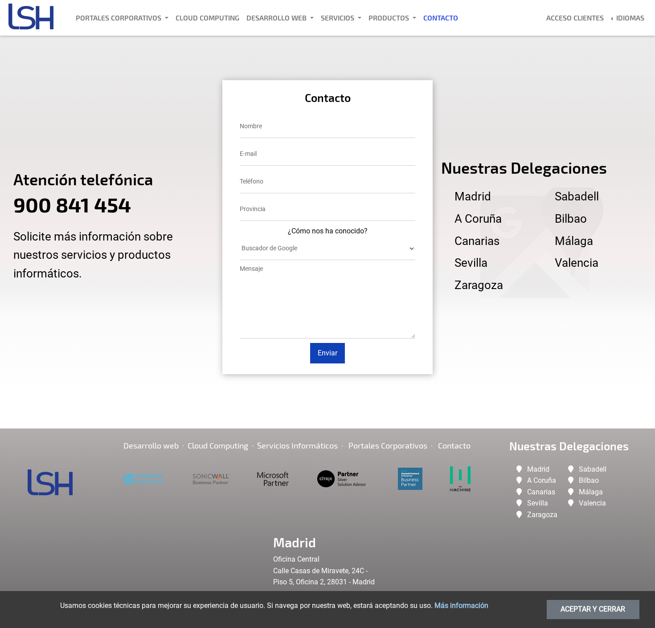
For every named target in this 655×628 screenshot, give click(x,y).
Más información (461, 605)
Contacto (440, 17)
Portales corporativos (387, 445)
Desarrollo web (151, 445)
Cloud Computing (207, 17)
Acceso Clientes (575, 17)
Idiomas (629, 17)
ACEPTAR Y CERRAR (593, 609)
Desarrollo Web (277, 17)
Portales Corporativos (119, 17)
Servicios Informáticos (297, 445)
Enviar (327, 353)
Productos (389, 17)
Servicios (338, 17)
